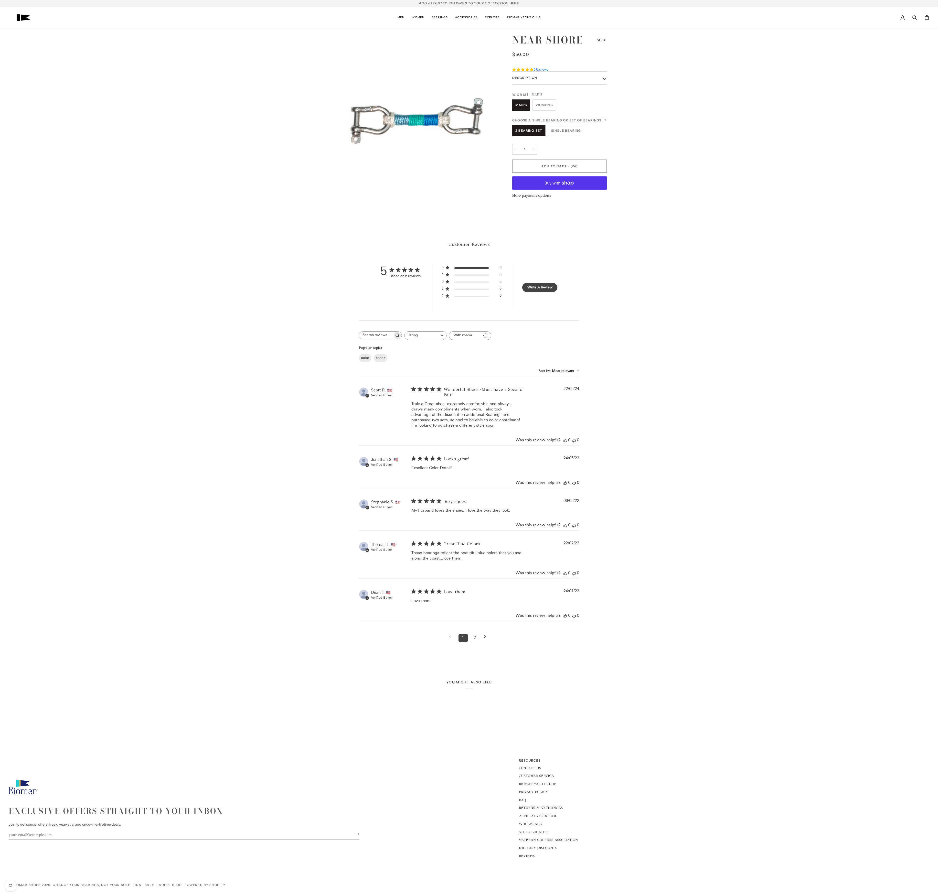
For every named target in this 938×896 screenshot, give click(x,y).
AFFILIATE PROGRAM (537, 816)
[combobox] (425, 335)
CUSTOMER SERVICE (536, 776)
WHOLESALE (530, 824)
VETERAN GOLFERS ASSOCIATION (548, 840)
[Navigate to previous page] (451, 636)
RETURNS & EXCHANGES (541, 808)
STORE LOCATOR (533, 832)
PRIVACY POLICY (533, 792)
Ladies (163, 885)
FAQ (522, 800)
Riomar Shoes (27, 885)
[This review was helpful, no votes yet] (565, 440)
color (365, 358)
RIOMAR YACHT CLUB (537, 784)
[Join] (355, 834)
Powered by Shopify (204, 885)
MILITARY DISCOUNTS (538, 848)
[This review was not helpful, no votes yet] (574, 440)
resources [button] (530, 760)
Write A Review (540, 287)
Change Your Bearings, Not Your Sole (91, 885)
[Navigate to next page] (486, 636)
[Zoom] (340, 197)
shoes (380, 358)
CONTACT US (530, 768)
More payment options (531, 195)
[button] (401, 18)
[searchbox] (376, 335)
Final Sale (143, 885)
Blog (177, 885)
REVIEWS (527, 856)
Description (524, 78)
